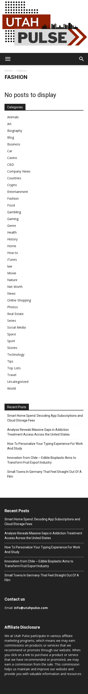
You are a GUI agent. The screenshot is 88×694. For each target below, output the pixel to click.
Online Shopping (19, 300)
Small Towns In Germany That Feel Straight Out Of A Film (44, 474)
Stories (12, 348)
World (11, 388)
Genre (11, 225)
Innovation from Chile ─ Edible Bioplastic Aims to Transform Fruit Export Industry (41, 460)
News (11, 293)
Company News (18, 171)
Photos (12, 307)
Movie (11, 273)
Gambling (14, 212)
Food (11, 205)
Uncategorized (17, 381)
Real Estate (15, 314)
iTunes (12, 259)
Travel (11, 375)
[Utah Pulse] (44, 26)
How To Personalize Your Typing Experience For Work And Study (45, 446)
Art (9, 124)
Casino (12, 158)
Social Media (16, 327)
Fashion (13, 198)
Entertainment (17, 191)
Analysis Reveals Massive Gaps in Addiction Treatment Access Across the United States (38, 432)
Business (13, 144)
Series (11, 320)
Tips (10, 361)
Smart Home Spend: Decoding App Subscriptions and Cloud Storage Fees (45, 418)
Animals (13, 117)
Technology (15, 354)
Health (12, 232)
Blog (10, 137)
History (12, 239)
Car (9, 151)
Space (11, 334)
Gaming (13, 219)
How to (12, 253)
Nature (12, 280)
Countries (14, 178)
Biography (14, 130)
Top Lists (14, 368)
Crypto (12, 185)
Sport (11, 341)
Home (8, 71)
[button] (7, 59)
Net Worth (15, 286)
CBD (10, 164)
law (9, 266)
